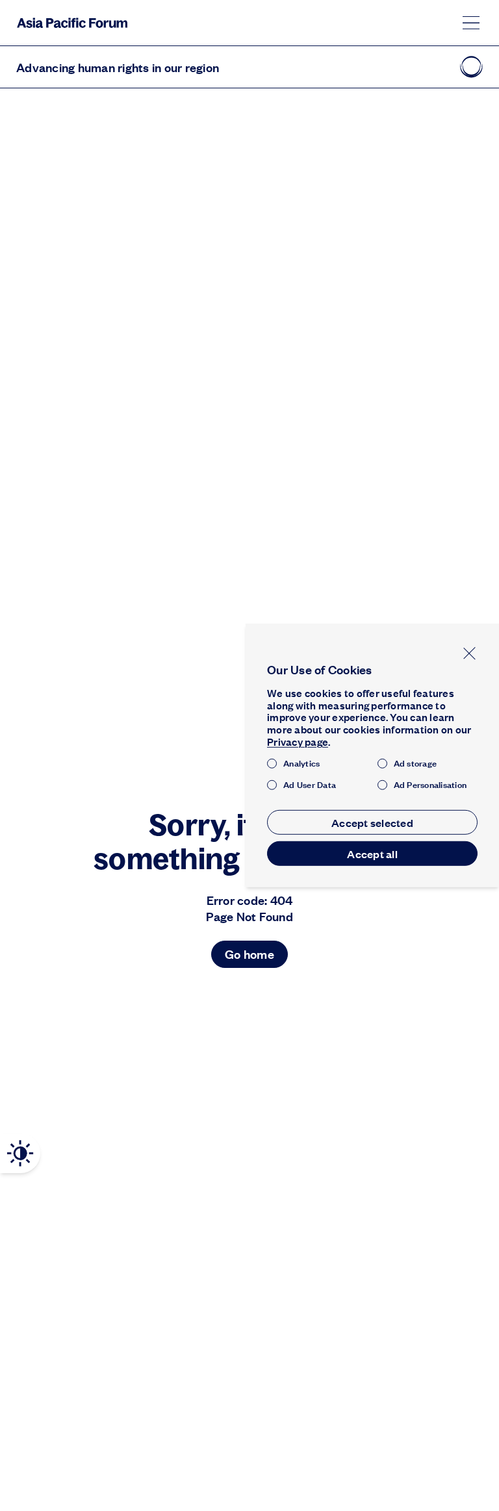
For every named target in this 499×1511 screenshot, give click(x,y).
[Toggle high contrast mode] (20, 1153)
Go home (249, 954)
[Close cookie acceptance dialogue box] (469, 653)
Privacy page (297, 741)
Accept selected (372, 822)
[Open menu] (471, 23)
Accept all (372, 853)
